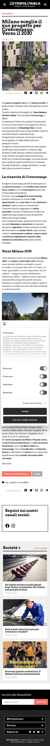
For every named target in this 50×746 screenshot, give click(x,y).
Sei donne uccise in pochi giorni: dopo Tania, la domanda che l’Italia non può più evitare (25, 587)
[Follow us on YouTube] (38, 732)
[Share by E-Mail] (36, 93)
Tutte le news (40, 548)
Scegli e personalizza (32, 403)
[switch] (43, 376)
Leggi (37, 474)
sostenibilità (23, 482)
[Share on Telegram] (47, 93)
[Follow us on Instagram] (42, 732)
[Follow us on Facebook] (30, 732)
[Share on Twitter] (31, 93)
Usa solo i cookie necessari (25, 420)
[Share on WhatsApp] (41, 93)
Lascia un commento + (16, 474)
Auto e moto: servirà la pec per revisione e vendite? (22, 630)
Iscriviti (41, 702)
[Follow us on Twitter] (34, 732)
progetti (13, 482)
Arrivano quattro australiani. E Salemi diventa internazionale (23, 672)
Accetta (25, 411)
